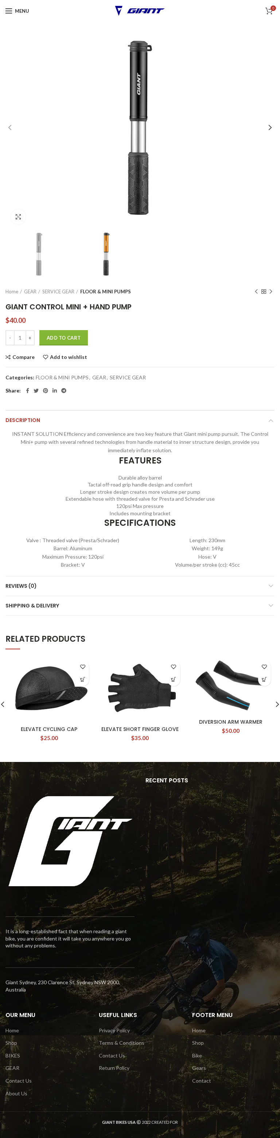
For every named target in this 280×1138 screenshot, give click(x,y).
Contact (201, 1081)
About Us (16, 1093)
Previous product (256, 291)
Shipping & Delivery (32, 605)
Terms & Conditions (121, 1043)
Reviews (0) (21, 586)
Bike (197, 1055)
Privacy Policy (114, 1030)
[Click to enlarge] (18, 217)
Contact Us (18, 1081)
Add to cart (64, 338)
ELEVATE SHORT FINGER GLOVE (140, 729)
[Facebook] (27, 390)
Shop (11, 1043)
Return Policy (114, 1068)
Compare (23, 357)
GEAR (30, 291)
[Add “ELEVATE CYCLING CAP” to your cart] (82, 679)
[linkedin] (54, 390)
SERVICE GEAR (58, 291)
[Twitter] (36, 390)
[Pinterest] (45, 390)
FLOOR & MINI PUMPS (105, 291)
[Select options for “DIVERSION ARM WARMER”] (264, 679)
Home (11, 291)
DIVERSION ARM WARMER (230, 722)
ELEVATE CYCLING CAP (49, 729)
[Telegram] (64, 390)
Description (22, 420)
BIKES (12, 1055)
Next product (271, 291)
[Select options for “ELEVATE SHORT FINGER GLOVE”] (173, 679)
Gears (199, 1068)
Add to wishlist (68, 357)
